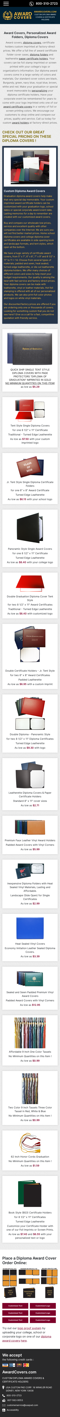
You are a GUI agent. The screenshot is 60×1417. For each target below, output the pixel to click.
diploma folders (39, 54)
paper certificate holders (33, 58)
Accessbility (13, 1410)
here (24, 1340)
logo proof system (29, 1328)
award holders (20, 122)
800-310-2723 (47, 3)
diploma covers (32, 42)
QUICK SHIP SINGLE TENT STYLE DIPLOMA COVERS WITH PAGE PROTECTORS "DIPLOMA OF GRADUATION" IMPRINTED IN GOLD (30, 376)
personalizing (39, 90)
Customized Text (15, 1306)
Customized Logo (43, 1306)
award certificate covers (17, 106)
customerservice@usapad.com (22, 1405)
